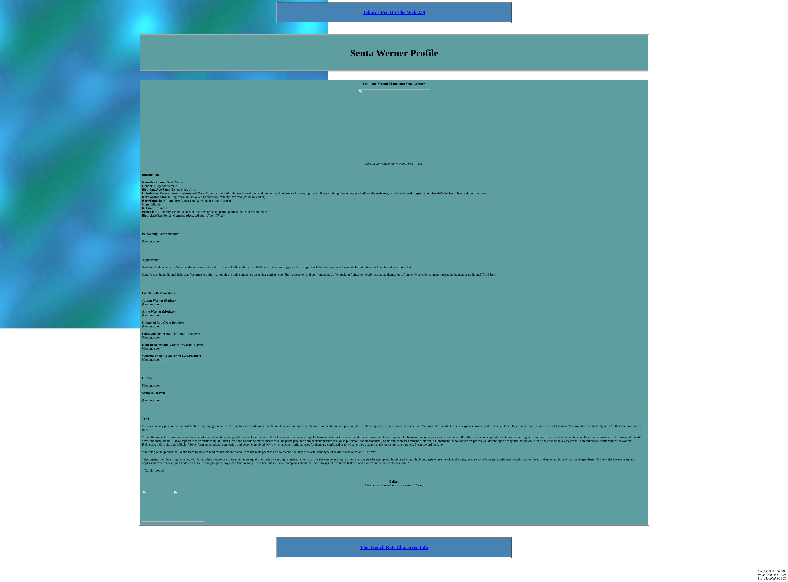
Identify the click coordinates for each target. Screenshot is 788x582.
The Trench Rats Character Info (394, 547)
